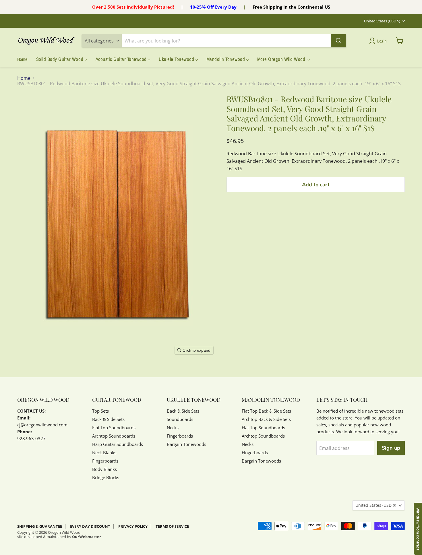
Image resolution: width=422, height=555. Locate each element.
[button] (379, 40)
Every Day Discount (90, 526)
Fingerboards (105, 461)
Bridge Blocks (105, 477)
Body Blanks (104, 469)
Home (22, 59)
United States (382, 21)
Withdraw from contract (418, 528)
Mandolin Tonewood (226, 59)
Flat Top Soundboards (113, 427)
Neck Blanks (104, 452)
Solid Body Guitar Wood (60, 59)
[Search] (338, 40)
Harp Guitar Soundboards (117, 444)
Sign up (391, 447)
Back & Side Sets (108, 419)
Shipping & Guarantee (39, 526)
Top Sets (100, 411)
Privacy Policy (133, 526)
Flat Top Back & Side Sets (266, 411)
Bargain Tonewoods (186, 444)
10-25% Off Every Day (213, 7)
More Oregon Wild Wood (282, 59)
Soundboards (180, 419)
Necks (173, 427)
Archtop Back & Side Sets (266, 419)
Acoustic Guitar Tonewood (122, 59)
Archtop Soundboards (113, 436)
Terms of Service (172, 526)
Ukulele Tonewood (177, 59)
